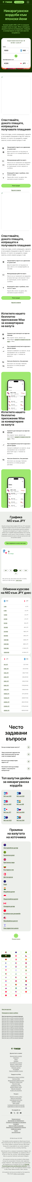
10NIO (5, 614)
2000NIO (6, 644)
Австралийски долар (11, 848)
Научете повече (16, 190)
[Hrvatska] (16, 966)
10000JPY (6, 693)
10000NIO (6, 652)
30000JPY (6, 710)
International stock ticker (16, 1100)
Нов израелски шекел (11, 928)
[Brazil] (26, 952)
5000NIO (6, 648)
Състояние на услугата (16, 1062)
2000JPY (6, 677)
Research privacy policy (16, 1096)
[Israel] (16, 970)
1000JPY (6, 668)
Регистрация (19, 2)
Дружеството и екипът (16, 1056)
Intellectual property (16, 1129)
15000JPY (6, 698)
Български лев (9, 870)
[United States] (16, 991)
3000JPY (6, 681)
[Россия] (26, 984)
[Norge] (16, 981)
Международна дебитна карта (16, 1080)
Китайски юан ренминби (12, 913)
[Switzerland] (16, 956)
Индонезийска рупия (11, 899)
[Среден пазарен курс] (24, 40)
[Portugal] (26, 981)
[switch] (16, 56)
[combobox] (24, 50)
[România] (16, 984)
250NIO (6, 631)
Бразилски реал (9, 855)
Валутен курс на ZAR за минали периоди (12, 1031)
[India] (26, 970)
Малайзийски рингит (11, 921)
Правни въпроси (16, 1119)
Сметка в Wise (16, 1079)
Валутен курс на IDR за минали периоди (12, 1038)
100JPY (6, 664)
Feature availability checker (16, 1071)
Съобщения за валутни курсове (16, 1105)
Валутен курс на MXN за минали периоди (13, 1021)
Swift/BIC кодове (16, 1101)
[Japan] (26, 973)
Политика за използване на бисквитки (16, 1122)
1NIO (5, 606)
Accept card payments (16, 1090)
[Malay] (16, 977)
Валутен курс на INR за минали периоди (12, 1028)
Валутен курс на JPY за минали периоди (12, 1024)
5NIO (5, 610)
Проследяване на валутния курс (16, 543)
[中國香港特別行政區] (16, 995)
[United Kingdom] (26, 963)
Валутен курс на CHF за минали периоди (12, 1036)
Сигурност (16, 1057)
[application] (14, 562)
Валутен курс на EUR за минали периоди (12, 1023)
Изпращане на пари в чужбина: (10, 1013)
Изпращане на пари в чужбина (16, 1077)
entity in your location (19, 1173)
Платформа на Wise (16, 1085)
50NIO (5, 623)
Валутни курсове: (6, 1009)
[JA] (16, 973)
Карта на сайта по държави (16, 1125)
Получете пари (16, 1083)
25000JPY (6, 706)
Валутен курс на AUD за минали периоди (13, 1018)
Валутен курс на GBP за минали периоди (12, 1019)
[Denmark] (16, 959)
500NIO (6, 635)
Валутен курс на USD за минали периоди (13, 1034)
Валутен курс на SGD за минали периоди (13, 1033)
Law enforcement (16, 1132)
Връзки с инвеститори (16, 1064)
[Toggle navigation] (28, 2)
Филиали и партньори (16, 1066)
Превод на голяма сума (16, 1082)
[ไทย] (26, 988)
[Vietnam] (26, 991)
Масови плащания (16, 1088)
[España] (26, 959)
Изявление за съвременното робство (16, 1127)
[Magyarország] (26, 966)
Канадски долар (9, 906)
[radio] (5, 570)
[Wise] (7, 2)
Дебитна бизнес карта (16, 1087)
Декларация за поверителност (16, 1120)
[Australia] (16, 952)
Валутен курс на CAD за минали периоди (13, 1026)
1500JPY (6, 673)
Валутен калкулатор (16, 1098)
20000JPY (6, 702)
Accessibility (16, 1069)
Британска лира (9, 862)
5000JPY (6, 685)
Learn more (19, 580)
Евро (5, 884)
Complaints (16, 1124)
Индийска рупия (9, 891)
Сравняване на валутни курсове (16, 1106)
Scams (16, 1130)
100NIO (6, 627)
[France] (16, 963)
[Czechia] (26, 956)
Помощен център (16, 1067)
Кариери (16, 1061)
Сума (4, 46)
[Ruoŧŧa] (16, 988)
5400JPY (6, 689)
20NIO (5, 619)
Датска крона (8, 877)
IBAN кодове (16, 1103)
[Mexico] (26, 977)
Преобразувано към (8, 59)
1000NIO (6, 639)
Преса (16, 1059)
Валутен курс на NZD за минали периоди (13, 1029)
